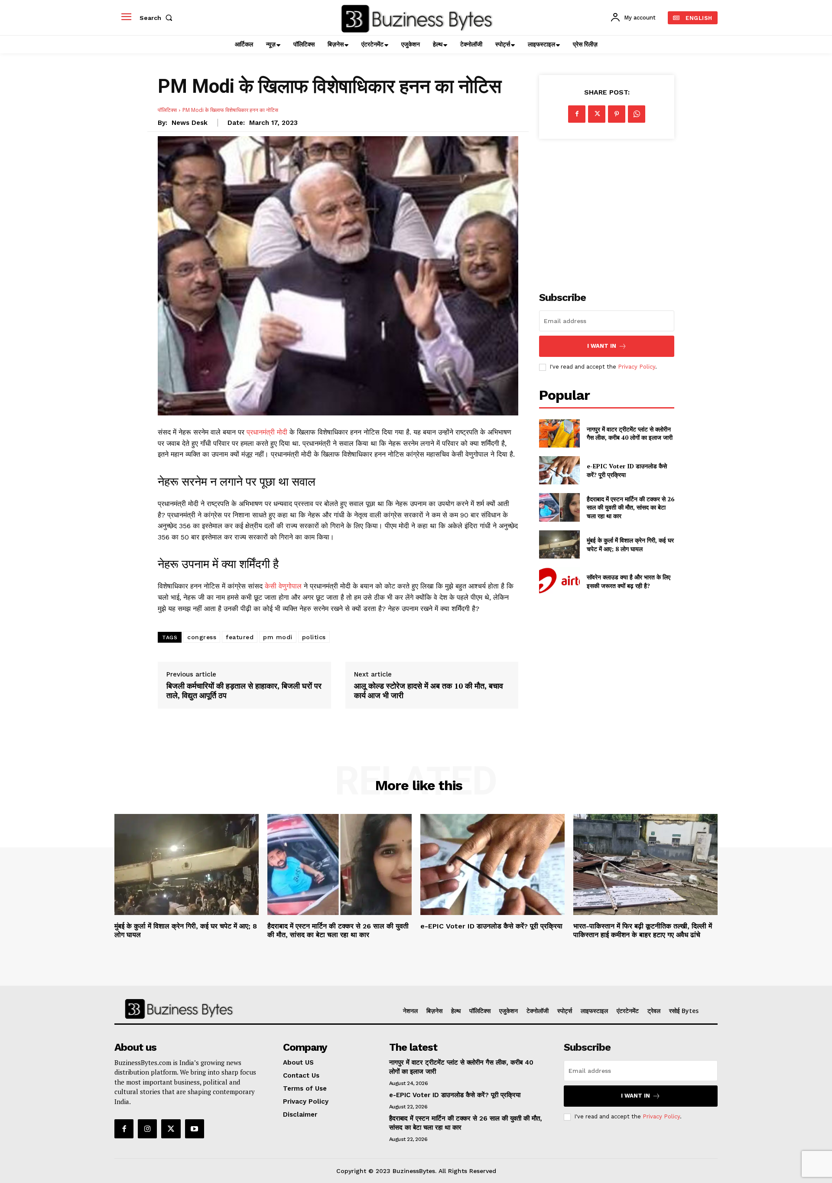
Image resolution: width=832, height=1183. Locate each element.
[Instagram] (147, 1128)
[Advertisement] (607, 210)
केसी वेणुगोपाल (284, 586)
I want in (601, 346)
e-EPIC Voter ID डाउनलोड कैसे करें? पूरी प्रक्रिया (491, 926)
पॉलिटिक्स (167, 110)
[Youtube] (194, 1128)
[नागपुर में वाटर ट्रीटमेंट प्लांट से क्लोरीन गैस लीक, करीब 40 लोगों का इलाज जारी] (559, 433)
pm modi (277, 637)
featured (240, 637)
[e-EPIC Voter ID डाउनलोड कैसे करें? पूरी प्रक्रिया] (559, 470)
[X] (596, 114)
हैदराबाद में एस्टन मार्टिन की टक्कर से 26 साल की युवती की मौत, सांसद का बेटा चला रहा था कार (630, 507)
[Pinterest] (616, 114)
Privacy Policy (636, 366)
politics (314, 637)
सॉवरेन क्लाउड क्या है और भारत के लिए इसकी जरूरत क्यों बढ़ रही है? (628, 581)
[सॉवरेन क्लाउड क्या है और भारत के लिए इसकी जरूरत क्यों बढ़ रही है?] (559, 581)
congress (201, 637)
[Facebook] (576, 114)
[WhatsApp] (636, 114)
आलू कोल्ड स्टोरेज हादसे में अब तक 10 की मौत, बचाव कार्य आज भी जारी (428, 690)
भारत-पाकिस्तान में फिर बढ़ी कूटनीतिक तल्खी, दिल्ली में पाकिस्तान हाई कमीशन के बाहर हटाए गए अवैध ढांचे (642, 930)
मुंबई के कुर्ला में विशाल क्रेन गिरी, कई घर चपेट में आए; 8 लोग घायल (630, 544)
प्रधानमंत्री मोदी (267, 432)
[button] (158, 18)
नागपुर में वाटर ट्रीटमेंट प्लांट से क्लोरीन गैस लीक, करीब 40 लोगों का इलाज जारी (630, 433)
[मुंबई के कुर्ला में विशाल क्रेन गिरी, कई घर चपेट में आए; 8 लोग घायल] (559, 544)
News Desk (190, 123)
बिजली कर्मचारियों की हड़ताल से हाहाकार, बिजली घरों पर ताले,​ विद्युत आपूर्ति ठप (244, 690)
